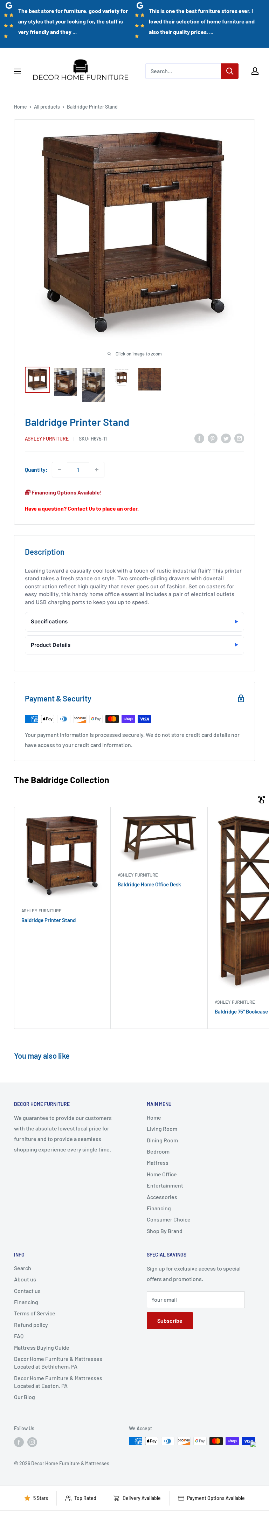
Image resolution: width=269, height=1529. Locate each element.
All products (47, 107)
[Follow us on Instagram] (32, 1442)
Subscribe (169, 1320)
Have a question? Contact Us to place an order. (82, 508)
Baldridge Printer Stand (48, 920)
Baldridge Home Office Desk (149, 884)
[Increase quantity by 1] (96, 469)
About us (25, 1279)
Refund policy (31, 1324)
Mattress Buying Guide (41, 1347)
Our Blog (24, 1396)
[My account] (254, 71)
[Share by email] (239, 438)
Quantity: (36, 469)
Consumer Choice (169, 1219)
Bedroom (158, 1151)
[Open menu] (17, 71)
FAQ (18, 1336)
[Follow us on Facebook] (19, 1442)
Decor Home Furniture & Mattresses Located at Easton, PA (58, 1382)
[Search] (230, 71)
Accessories (162, 1197)
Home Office (162, 1174)
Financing (159, 1208)
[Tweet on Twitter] (226, 438)
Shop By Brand (164, 1230)
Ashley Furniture (47, 439)
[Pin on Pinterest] (213, 438)
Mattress (157, 1162)
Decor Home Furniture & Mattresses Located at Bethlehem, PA (58, 1362)
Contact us (27, 1290)
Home (20, 107)
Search (22, 1268)
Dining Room (162, 1140)
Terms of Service (34, 1313)
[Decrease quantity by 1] (59, 469)
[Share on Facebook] (199, 438)
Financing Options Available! (66, 492)
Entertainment (165, 1185)
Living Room (162, 1128)
